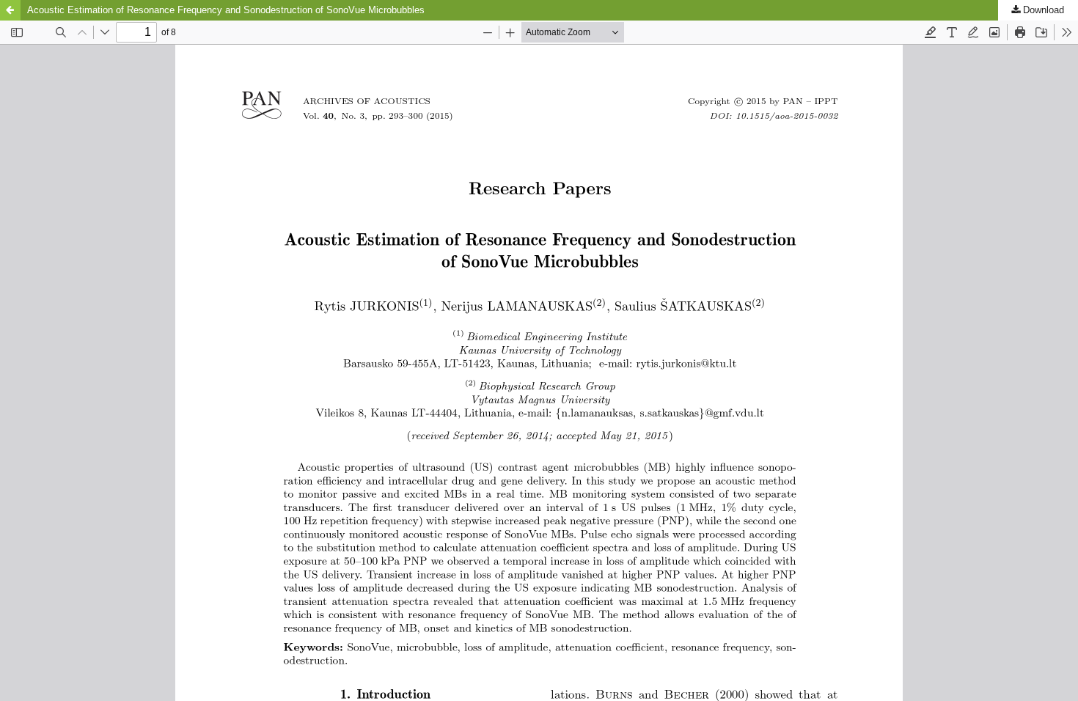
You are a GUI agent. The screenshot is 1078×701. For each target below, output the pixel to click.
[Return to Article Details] (10, 10)
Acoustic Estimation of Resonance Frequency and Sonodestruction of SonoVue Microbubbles (226, 9)
